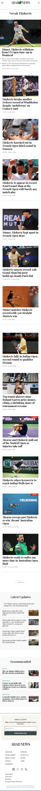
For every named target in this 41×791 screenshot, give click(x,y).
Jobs (22, 761)
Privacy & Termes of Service (13, 781)
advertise (8, 779)
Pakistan (8, 752)
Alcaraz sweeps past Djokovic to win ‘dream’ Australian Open (20, 520)
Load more (20, 582)
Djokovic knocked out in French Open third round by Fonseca (19, 145)
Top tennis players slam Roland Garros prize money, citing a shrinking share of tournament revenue (19, 401)
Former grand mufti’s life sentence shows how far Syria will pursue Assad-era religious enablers (14, 686)
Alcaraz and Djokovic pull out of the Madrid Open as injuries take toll (20, 443)
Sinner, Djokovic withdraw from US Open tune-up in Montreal (18, 52)
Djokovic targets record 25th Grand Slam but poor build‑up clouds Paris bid (20, 273)
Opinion (23, 752)
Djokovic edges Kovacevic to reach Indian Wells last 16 (20, 481)
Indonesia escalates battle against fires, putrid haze (14, 641)
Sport (22, 758)
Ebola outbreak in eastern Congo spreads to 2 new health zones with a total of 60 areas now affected (14, 623)
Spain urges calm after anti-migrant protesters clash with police (13, 613)
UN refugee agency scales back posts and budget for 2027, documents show (19, 605)
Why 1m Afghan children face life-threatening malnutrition (13, 672)
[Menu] (2, 3)
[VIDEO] (20, 504)
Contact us (8, 776)
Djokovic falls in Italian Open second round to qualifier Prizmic (20, 359)
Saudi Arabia (10, 755)
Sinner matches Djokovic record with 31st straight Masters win (17, 313)
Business (9, 764)
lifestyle (24, 755)
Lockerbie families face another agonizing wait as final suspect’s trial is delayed (14, 699)
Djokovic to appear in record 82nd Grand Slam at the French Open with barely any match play (20, 187)
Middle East (6, 681)
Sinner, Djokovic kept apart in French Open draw (20, 234)
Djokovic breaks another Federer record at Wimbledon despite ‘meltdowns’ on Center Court (20, 103)
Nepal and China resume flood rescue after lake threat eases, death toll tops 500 (13, 633)
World (4, 668)
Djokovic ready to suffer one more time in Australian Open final (20, 560)
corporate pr (9, 774)
